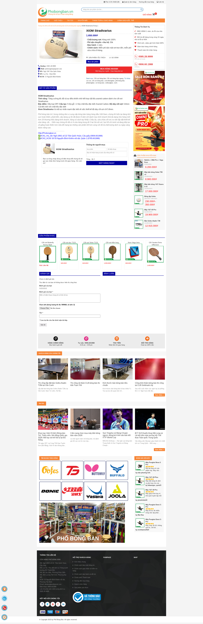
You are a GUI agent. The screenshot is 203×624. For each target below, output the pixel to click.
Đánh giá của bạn (45, 286)
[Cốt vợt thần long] (112, 252)
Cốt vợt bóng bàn (59, 25)
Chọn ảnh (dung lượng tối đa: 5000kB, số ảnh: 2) (57, 304)
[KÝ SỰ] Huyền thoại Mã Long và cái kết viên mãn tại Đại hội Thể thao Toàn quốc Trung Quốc (149, 435)
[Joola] (117, 491)
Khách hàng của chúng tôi (49, 353)
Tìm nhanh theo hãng (49, 458)
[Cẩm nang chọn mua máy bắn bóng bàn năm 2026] (85, 419)
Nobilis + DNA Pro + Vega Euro (153, 161)
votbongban (109, 83)
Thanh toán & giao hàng (98, 20)
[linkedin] (63, 604)
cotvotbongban (109, 80)
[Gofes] (50, 470)
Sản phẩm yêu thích (81, 587)
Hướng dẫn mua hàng (146, 2)
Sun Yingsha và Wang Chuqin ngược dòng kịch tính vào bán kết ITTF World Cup (117, 435)
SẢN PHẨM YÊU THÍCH (97, 57)
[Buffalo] (117, 470)
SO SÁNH (114, 57)
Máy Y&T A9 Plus (152, 477)
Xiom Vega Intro (134, 242)
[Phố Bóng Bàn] (58, 12)
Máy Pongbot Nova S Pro (153, 463)
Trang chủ (44, 20)
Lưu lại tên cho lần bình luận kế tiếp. (54, 320)
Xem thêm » (159, 395)
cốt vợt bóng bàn (97, 80)
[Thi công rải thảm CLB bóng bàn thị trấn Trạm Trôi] (85, 369)
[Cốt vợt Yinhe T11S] (90, 252)
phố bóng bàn (120, 80)
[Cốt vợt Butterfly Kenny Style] (47, 254)
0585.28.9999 (51, 66)
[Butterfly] (95, 470)
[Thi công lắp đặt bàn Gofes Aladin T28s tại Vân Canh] (53, 369)
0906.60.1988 (146, 64)
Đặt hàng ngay (107, 163)
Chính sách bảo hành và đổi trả (85, 574)
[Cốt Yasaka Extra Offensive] (155, 254)
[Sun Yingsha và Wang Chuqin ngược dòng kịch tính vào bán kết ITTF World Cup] (118, 419)
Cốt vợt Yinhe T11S (91, 242)
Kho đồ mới (49, 25)
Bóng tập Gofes (150, 196)
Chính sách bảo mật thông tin (84, 565)
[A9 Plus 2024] (149, 128)
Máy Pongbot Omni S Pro (153, 506)
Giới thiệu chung (80, 562)
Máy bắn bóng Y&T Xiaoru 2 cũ (154, 185)
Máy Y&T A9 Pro (150, 209)
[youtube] (52, 604)
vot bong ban (99, 83)
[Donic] (50, 491)
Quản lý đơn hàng (129, 2)
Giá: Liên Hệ (43, 265)
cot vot (88, 80)
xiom (115, 83)
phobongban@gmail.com (53, 68)
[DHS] (72, 470)
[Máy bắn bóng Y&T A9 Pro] (149, 88)
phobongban (90, 83)
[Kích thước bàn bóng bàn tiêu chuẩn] (118, 369)
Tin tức (68, 20)
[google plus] (58, 604)
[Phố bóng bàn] (82, 522)
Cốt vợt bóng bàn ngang (73, 25)
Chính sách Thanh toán (82, 577)
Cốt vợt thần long (112, 242)
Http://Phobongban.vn (47, 133)
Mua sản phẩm (93, 62)
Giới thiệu (57, 20)
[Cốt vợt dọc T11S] (69, 252)
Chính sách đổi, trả (120, 20)
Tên (41, 313)
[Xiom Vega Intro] (133, 252)
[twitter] (47, 604)
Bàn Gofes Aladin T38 (152, 221)
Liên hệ (161, 2)
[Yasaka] (95, 491)
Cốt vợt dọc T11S (69, 242)
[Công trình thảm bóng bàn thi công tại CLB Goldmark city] (150, 369)
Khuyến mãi (80, 20)
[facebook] (42, 604)
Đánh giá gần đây (143, 458)
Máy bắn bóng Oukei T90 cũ (153, 173)
